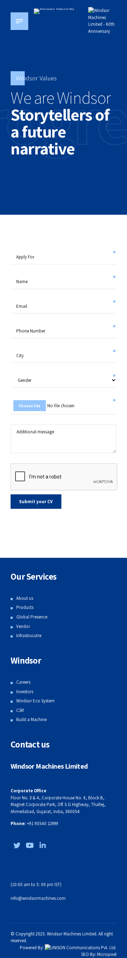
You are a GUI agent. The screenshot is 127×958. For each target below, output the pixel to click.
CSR (20, 710)
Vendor (23, 626)
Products (25, 607)
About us (24, 598)
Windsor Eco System (35, 701)
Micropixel (106, 954)
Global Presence (31, 617)
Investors (24, 692)
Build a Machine (31, 719)
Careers (23, 682)
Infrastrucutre (28, 636)
